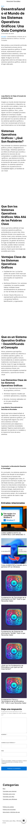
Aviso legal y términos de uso (11, 812)
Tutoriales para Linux (9, 794)
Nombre (4, 734)
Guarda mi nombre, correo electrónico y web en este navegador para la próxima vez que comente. (14, 762)
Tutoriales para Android (9, 791)
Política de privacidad (9, 809)
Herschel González (13, 1)
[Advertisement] (14, 81)
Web (2, 750)
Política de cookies (8, 806)
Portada (3, 36)
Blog (2, 6)
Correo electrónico (8, 742)
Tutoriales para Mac (8, 796)
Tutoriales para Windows (10, 799)
